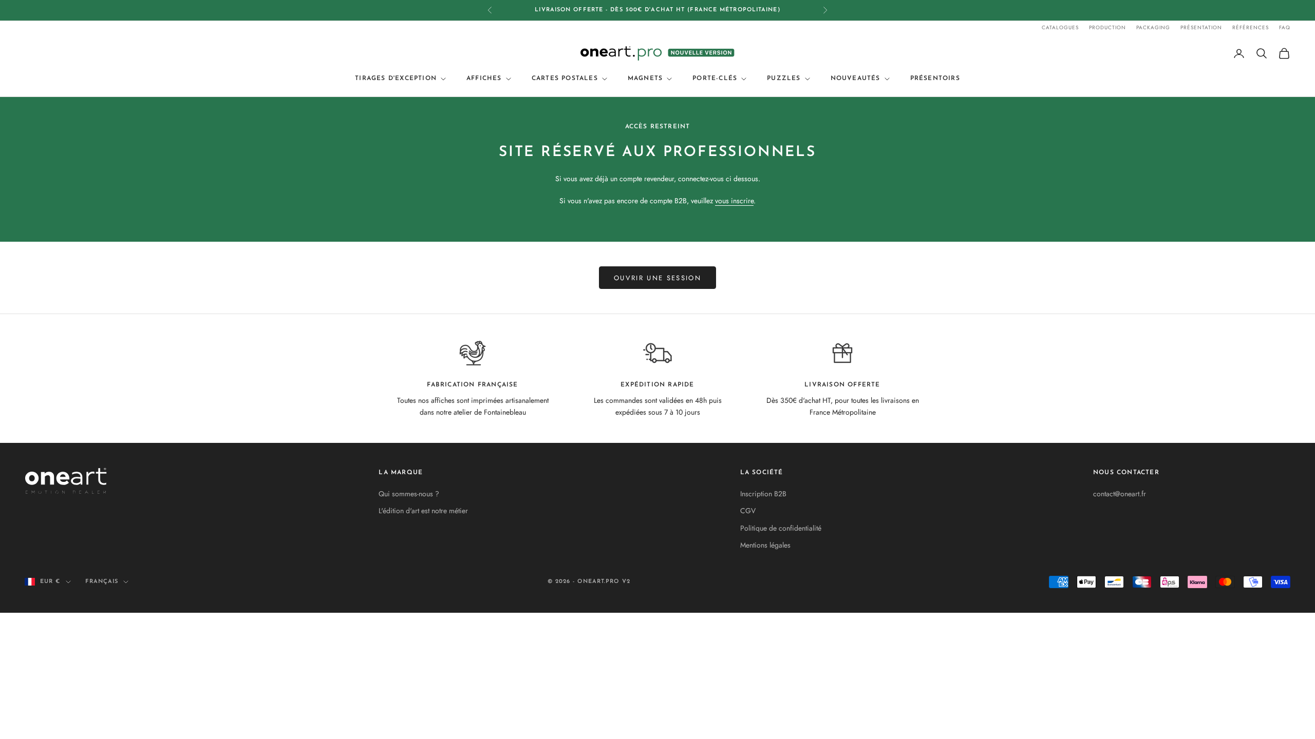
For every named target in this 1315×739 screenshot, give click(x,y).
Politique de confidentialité (780, 528)
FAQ (1284, 27)
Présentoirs (935, 78)
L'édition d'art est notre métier (423, 510)
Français (102, 582)
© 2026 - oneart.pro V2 (589, 582)
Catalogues (1060, 27)
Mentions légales (765, 545)
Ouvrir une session (657, 278)
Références (1250, 27)
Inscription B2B (763, 494)
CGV (748, 510)
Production (1107, 27)
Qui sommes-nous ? (409, 494)
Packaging (1153, 27)
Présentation (1201, 27)
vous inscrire (734, 201)
